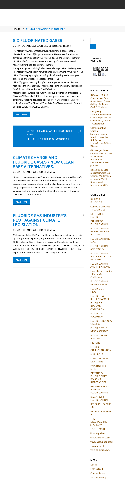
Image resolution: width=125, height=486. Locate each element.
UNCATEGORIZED (100, 437)
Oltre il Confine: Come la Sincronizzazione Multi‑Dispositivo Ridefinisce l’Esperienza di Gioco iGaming (100, 136)
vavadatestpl (97, 446)
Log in (93, 464)
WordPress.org (98, 477)
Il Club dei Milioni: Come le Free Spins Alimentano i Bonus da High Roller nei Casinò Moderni (100, 101)
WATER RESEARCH (100, 450)
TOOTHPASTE (97, 429)
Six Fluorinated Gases (37, 40)
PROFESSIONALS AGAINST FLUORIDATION (99, 389)
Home (17, 29)
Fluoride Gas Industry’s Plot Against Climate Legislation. (40, 220)
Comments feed (98, 473)
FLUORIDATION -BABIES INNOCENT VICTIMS (100, 231)
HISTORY (95, 342)
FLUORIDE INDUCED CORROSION (97, 306)
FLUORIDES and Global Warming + (48, 139)
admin (68, 45)
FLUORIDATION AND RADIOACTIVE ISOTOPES (101, 256)
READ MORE (21, 114)
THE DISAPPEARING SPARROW (98, 421)
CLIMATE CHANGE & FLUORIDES (30, 45)
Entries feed (96, 468)
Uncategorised (56, 45)
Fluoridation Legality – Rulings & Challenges (101, 274)
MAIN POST (96, 354)
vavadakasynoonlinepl (101, 441)
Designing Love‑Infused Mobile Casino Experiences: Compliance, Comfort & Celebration (101, 117)
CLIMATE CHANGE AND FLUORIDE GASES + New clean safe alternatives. (43, 162)
